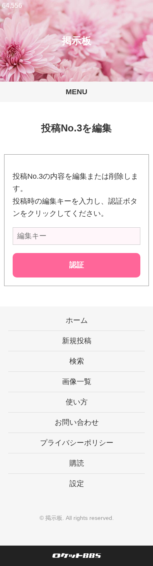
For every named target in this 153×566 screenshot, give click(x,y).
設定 (76, 483)
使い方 (77, 402)
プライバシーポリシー (76, 443)
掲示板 (76, 40)
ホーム (77, 320)
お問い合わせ (77, 422)
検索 (76, 361)
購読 (76, 463)
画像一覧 (76, 381)
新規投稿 (76, 341)
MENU (76, 92)
